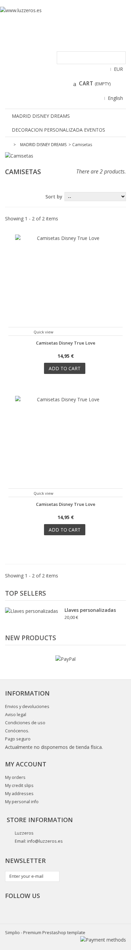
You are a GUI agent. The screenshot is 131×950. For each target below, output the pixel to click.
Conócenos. (17, 731)
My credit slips (19, 785)
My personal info (22, 802)
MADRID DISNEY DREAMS (41, 116)
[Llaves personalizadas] (31, 611)
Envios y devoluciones (27, 706)
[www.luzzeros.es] (65, 22)
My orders (15, 777)
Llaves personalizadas (90, 610)
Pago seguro (18, 739)
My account (25, 764)
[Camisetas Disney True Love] (65, 285)
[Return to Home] (8, 144)
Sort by (53, 196)
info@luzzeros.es (45, 841)
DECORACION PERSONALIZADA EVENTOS (58, 130)
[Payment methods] (103, 940)
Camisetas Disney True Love (65, 343)
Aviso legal (15, 714)
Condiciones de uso (25, 723)
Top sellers (25, 593)
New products (30, 637)
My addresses (19, 793)
